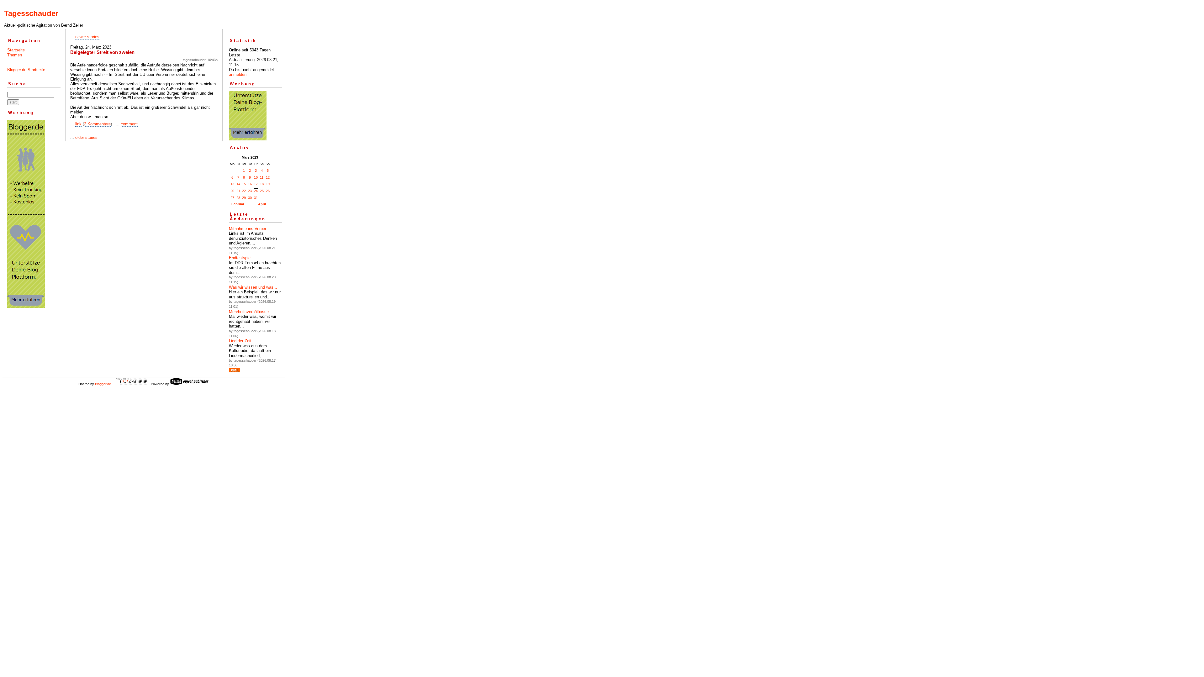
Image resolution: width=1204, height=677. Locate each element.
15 (244, 184)
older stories (86, 137)
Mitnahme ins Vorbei (247, 228)
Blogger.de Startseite (26, 69)
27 (232, 198)
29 (244, 198)
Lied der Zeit (240, 340)
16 (250, 184)
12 (268, 177)
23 (250, 191)
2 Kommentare (97, 124)
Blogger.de (103, 384)
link (78, 124)
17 (256, 184)
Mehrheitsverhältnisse (249, 311)
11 (261, 177)
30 (250, 198)
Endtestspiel (240, 257)
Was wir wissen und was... (253, 287)
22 (244, 191)
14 (238, 184)
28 (238, 198)
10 (256, 177)
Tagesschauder (31, 13)
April (262, 204)
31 (256, 198)
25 (262, 191)
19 (268, 184)
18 (262, 184)
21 (238, 191)
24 (256, 191)
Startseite (16, 50)
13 (232, 184)
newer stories (87, 36)
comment (129, 124)
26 (268, 191)
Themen (14, 55)
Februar (237, 204)
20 (232, 191)
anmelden (237, 74)
